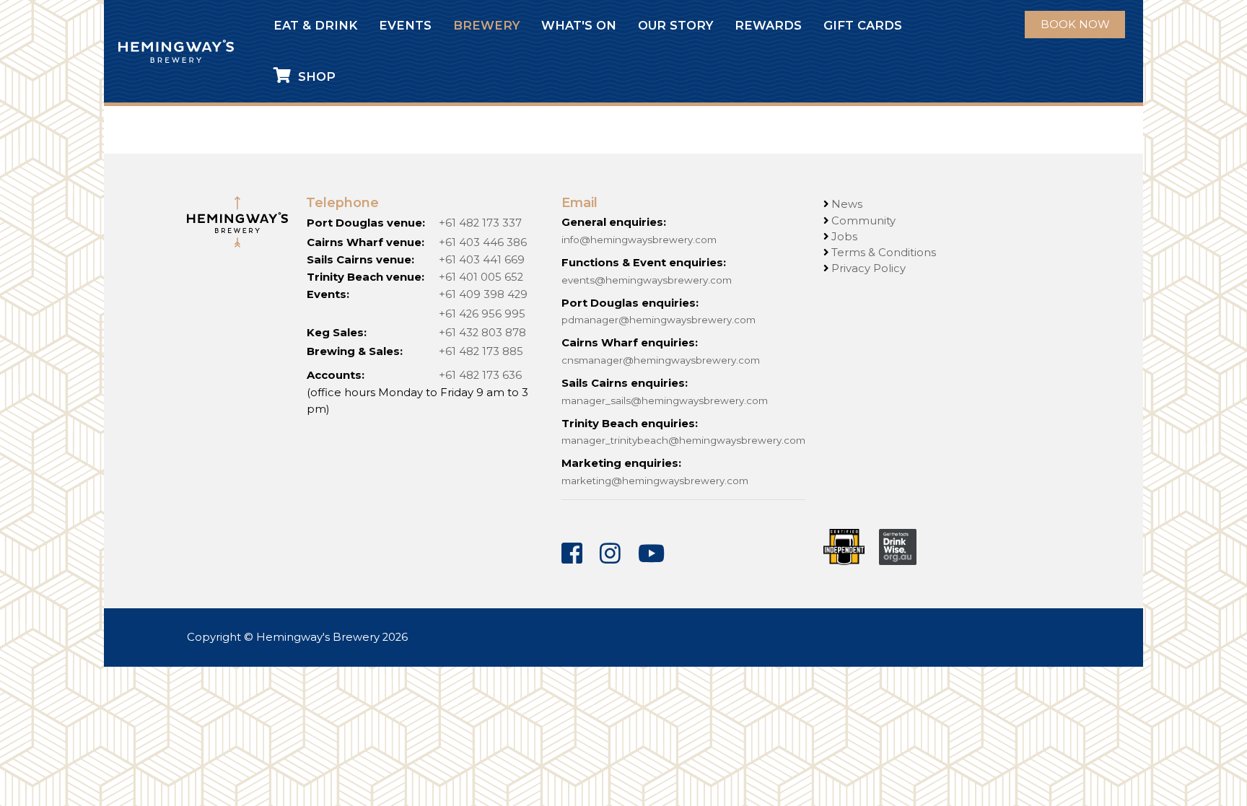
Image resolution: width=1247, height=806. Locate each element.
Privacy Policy (868, 268)
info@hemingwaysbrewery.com (639, 239)
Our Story (675, 23)
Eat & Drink (315, 23)
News (846, 204)
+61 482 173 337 (480, 222)
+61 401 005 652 (481, 277)
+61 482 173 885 (481, 351)
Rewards (768, 23)
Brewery (486, 23)
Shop (313, 74)
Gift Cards (862, 23)
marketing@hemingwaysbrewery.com (654, 480)
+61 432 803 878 (482, 332)
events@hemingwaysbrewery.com (646, 280)
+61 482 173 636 (480, 375)
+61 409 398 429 (483, 294)
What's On (578, 23)
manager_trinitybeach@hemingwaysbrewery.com (683, 440)
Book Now (1075, 24)
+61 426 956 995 (482, 313)
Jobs (844, 236)
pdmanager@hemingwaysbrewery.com (658, 319)
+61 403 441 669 (482, 259)
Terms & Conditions (883, 252)
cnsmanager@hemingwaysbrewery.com (660, 360)
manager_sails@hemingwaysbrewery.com (664, 400)
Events (405, 23)
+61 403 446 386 (483, 242)
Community (863, 220)
